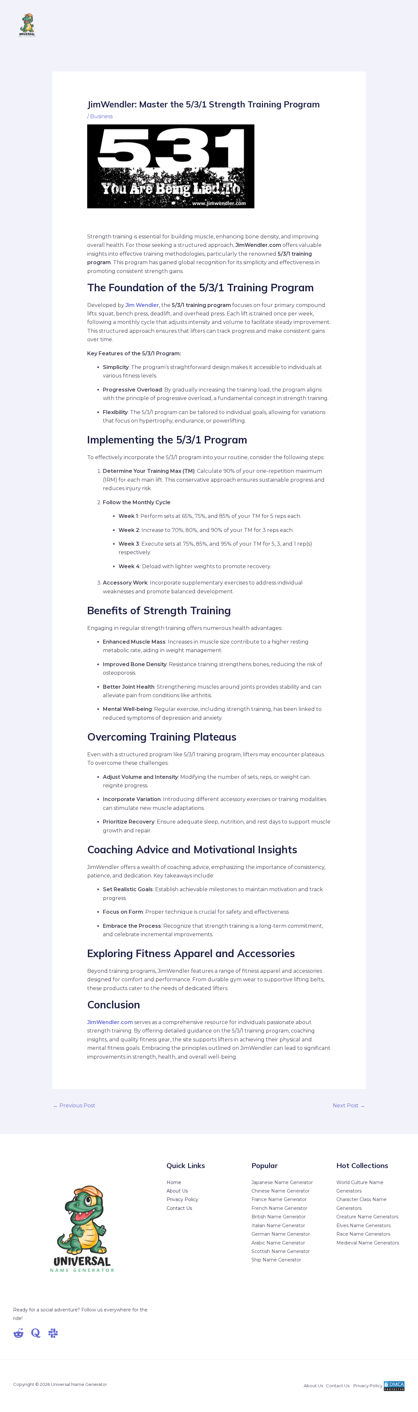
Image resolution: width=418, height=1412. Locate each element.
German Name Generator (280, 1234)
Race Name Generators (363, 1234)
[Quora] (35, 1333)
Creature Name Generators (367, 1217)
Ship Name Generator (276, 1260)
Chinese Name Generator (280, 1191)
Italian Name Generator (278, 1225)
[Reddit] (18, 1333)
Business (101, 116)
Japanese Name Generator (282, 1182)
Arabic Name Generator (278, 1243)
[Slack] (53, 1333)
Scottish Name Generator (280, 1251)
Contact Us (179, 1208)
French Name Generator (279, 1208)
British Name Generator (278, 1217)
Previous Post (74, 1105)
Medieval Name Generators (367, 1243)
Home (174, 1182)
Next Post (349, 1105)
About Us (177, 1191)
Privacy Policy (182, 1199)
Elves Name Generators (363, 1225)
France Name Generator (279, 1199)
